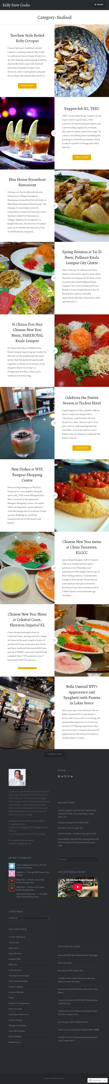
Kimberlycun (15, 1042)
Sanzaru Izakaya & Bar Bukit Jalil (73, 822)
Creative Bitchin (16, 992)
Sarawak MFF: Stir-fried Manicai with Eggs (77, 955)
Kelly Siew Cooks (16, 5)
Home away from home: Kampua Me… (30, 881)
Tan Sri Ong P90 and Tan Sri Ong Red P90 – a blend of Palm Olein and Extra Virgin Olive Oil (78, 814)
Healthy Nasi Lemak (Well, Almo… (31, 895)
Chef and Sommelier (18, 981)
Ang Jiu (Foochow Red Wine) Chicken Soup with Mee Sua (78, 1002)
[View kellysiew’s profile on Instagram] (65, 776)
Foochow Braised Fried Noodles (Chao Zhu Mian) (78, 991)
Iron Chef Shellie (17, 1031)
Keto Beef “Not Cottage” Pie (70, 828)
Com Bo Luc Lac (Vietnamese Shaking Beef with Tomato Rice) (77, 1039)
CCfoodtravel (15, 970)
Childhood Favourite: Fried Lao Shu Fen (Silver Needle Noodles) (76, 980)
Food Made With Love (19, 1014)
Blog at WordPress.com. (54, 1078)
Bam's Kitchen (15, 953)
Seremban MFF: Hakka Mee (70, 970)
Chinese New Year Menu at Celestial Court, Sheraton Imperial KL (78, 1013)
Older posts (54, 754)
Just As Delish (15, 1036)
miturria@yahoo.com (26, 865)
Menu (100, 4)
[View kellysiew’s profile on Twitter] (62, 776)
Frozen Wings (15, 1020)
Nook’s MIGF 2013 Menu (31, 866)
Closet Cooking (16, 986)
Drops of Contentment (19, 1003)
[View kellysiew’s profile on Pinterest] (68, 776)
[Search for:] (78, 859)
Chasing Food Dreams (19, 975)
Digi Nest (20, 879)
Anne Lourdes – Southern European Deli (77, 833)
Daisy (11, 997)
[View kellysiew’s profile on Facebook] (59, 776)
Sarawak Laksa (65, 963)
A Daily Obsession (17, 937)
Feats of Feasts (15, 1009)
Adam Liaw (14, 942)
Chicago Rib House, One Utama (32, 874)
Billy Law (13, 964)
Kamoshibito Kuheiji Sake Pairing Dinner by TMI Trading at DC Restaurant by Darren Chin (78, 842)
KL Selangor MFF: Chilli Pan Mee (73, 1022)
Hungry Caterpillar (17, 1025)
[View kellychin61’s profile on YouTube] (72, 776)
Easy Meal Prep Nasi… (26, 894)
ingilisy (19, 872)
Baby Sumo (14, 948)
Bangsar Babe (15, 959)
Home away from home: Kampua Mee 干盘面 (78, 1029)
